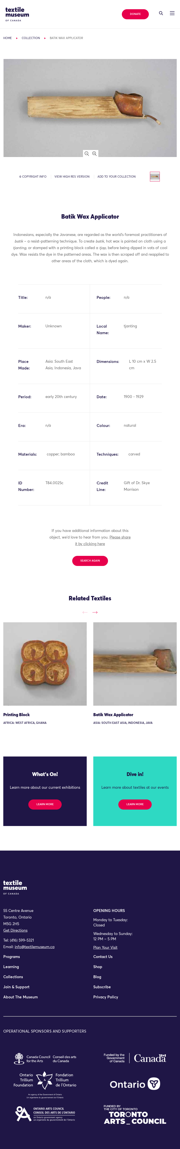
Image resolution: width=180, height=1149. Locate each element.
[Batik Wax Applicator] (135, 664)
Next (94, 612)
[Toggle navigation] (161, 13)
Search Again (90, 561)
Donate (135, 14)
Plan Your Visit (105, 948)
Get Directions (15, 931)
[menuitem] (45, 959)
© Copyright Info (33, 176)
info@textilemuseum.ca (34, 947)
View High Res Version (72, 176)
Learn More (45, 804)
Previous (85, 612)
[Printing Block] (45, 664)
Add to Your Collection (116, 176)
